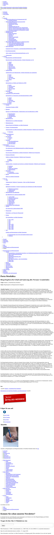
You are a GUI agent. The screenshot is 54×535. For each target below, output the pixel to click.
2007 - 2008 (11, 225)
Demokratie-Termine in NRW (12, 107)
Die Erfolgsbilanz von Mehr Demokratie (14, 217)
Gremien (7, 184)
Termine (7, 104)
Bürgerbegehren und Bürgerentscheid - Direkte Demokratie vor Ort (20, 59)
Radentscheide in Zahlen (13, 173)
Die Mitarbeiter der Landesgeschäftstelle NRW (15, 194)
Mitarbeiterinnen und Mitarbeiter (12, 192)
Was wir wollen (11, 66)
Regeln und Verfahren (13, 168)
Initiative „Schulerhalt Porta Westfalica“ (13, 388)
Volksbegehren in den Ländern (12, 475)
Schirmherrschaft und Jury (13, 26)
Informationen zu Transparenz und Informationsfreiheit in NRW (19, 95)
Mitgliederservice (9, 118)
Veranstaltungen (9, 494)
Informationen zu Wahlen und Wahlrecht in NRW (16, 82)
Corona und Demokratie (11, 487)
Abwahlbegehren (12, 116)
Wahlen (7, 80)
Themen (5, 56)
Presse (4, 133)
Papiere (7, 161)
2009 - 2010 (11, 224)
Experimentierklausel (12, 40)
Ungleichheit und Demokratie (12, 482)
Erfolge (7, 215)
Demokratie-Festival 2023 (11, 31)
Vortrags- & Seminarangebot (12, 127)
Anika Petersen (11, 202)
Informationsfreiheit (10, 479)
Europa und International (11, 481)
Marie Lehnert (11, 200)
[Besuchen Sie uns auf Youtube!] (6, 417)
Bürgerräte (10, 35)
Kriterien (10, 25)
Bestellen (10, 160)
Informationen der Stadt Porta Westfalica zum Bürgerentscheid (13, 390)
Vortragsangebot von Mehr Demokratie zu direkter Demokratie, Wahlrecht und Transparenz (25, 129)
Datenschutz (5, 4)
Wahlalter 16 (11, 34)
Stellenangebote (9, 470)
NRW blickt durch (9, 46)
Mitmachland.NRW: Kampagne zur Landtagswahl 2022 (17, 41)
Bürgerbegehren (11, 113)
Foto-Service (8, 136)
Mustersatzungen (11, 68)
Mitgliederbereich (9, 123)
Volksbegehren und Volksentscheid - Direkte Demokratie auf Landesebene (21, 72)
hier (38, 448)
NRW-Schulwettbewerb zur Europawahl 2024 (15, 21)
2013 (9, 220)
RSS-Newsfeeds (11, 143)
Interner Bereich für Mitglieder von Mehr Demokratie (17, 125)
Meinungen (8, 170)
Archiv (9, 76)
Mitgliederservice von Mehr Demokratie (14, 120)
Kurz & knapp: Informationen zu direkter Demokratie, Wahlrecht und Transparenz (23, 152)
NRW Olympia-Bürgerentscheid (15, 254)
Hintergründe (6, 144)
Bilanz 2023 (11, 255)
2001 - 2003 (11, 227)
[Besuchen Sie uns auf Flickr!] (6, 419)
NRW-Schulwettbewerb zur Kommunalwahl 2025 (16, 19)
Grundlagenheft (9, 150)
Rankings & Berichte (10, 154)
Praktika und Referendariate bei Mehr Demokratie (16, 232)
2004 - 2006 (11, 226)
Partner (7, 468)
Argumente (10, 65)
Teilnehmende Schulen (13, 24)
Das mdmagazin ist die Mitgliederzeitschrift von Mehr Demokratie (19, 148)
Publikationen (9, 497)
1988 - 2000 (11, 229)
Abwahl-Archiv (11, 86)
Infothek (7, 501)
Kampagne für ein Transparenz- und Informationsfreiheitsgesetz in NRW (21, 48)
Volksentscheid (9, 70)
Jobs (7, 230)
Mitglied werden (9, 500)
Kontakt (5, 1)
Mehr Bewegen (6, 488)
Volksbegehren (11, 115)
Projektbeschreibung (12, 20)
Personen (10, 137)
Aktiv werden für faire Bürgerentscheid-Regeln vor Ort (17, 53)
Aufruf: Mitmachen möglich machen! (16, 42)
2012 (9, 221)
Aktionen (5, 18)
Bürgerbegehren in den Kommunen (13, 474)
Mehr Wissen (6, 471)
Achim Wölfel (11, 196)
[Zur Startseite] (14, 7)
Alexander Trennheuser (13, 198)
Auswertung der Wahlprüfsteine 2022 (16, 44)
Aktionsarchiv (9, 55)
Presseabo (8, 140)
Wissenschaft (8, 210)
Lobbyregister (11, 38)
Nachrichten (8, 493)
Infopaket (5, 11)
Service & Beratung (7, 103)
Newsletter (5, 13)
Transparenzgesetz (12, 39)
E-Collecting (11, 172)
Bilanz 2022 (11, 257)
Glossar (10, 69)
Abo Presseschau (12, 142)
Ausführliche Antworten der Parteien (16, 45)
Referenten (10, 131)
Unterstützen (8, 492)
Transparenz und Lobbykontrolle (12, 93)
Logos (9, 138)
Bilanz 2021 (11, 260)
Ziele (7, 180)
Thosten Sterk (11, 201)
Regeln (9, 63)
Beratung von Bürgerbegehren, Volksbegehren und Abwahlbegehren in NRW (22, 111)
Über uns (5, 178)
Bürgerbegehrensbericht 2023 (14, 256)
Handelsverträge (9, 486)
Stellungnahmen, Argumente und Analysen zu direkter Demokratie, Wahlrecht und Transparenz (25, 163)
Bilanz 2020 (11, 261)
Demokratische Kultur (10, 480)
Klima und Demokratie (10, 483)
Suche (4, 5)
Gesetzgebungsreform (10, 484)
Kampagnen (8, 489)
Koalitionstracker (9, 32)
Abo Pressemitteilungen (13, 141)
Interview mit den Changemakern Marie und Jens (18, 28)
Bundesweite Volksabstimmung (12, 476)
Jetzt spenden (6, 14)
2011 (9, 223)
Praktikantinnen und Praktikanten (13, 205)
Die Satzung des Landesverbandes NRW (14, 208)
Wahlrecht (8, 477)
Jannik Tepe (10, 203)
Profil (7, 461)
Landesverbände (9, 469)
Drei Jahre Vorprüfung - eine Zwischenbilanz (17, 258)
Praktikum (10, 235)
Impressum (5, 2)
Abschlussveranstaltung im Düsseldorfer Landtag (18, 30)
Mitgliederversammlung (13, 188)
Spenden (7, 499)
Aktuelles (10, 92)
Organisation (8, 462)
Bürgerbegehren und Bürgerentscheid (13, 57)
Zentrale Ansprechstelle (13, 37)
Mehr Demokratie (7, 460)
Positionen (10, 166)
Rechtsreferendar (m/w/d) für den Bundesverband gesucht (20, 234)
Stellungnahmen (11, 169)
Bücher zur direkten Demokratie (12, 176)
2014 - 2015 (11, 219)
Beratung (8, 109)
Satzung (7, 206)
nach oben (5, 450)
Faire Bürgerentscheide (10, 50)
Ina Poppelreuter (11, 199)
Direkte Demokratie (12, 33)
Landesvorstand (11, 190)
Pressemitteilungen (10, 134)
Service (4, 495)
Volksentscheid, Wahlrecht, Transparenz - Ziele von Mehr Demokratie (20, 182)
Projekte (7, 490)
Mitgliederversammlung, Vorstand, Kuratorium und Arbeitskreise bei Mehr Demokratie (24, 186)
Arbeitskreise (11, 191)
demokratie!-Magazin (10, 146)
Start (4, 244)
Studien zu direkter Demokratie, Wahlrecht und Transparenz (18, 157)
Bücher (7, 174)
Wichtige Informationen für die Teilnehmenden (18, 27)
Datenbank (10, 64)
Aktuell (10, 62)
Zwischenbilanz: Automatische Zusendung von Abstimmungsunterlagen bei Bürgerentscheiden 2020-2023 (30, 253)
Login (7, 502)
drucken (5, 452)
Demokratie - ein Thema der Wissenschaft (14, 212)
